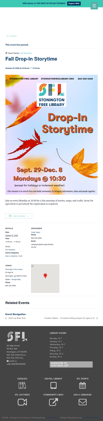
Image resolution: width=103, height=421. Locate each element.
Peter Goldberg (52, 418)
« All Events (10, 36)
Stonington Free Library (13, 14)
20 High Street (13, 346)
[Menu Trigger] (94, 5)
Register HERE (74, 3)
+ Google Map (15, 279)
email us (13, 361)
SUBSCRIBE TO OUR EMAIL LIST (60, 364)
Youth (20, 256)
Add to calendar (19, 216)
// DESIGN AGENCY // (91, 418)
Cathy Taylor (35, 232)
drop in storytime (11, 256)
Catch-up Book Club (16, 318)
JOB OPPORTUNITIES (16, 364)
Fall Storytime (10, 249)
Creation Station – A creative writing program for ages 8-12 (70, 318)
